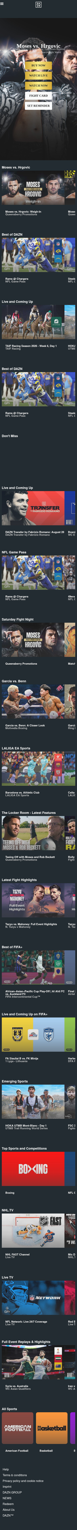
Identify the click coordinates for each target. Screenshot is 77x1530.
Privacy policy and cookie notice (23, 1481)
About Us (9, 1509)
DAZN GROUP (12, 1492)
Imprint (7, 1486)
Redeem (8, 1504)
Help (6, 1469)
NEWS (7, 1498)
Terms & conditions (15, 1475)
